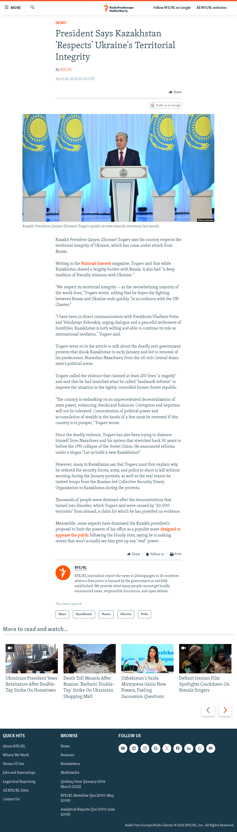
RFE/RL (66, 70)
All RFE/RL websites (211, 8)
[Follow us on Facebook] (177, 748)
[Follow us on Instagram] (144, 748)
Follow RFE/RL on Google (172, 8)
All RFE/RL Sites (16, 790)
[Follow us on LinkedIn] (188, 748)
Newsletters (70, 764)
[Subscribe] (210, 748)
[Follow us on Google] (155, 748)
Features (67, 755)
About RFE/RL (14, 746)
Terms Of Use (13, 764)
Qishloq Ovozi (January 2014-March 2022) (83, 784)
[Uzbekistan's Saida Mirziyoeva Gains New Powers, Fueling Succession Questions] (147, 658)
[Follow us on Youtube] (122, 748)
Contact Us (11, 799)
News (61, 23)
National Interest (96, 264)
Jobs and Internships (19, 773)
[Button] (175, 92)
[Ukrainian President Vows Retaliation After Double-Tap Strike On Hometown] (32, 658)
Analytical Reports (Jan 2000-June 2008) (88, 812)
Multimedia (70, 773)
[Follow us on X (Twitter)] (166, 748)
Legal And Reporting (19, 781)
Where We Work (16, 755)
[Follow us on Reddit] (133, 748)
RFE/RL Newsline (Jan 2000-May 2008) (87, 798)
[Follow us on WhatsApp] (199, 748)
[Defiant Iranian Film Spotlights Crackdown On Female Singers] (205, 658)
